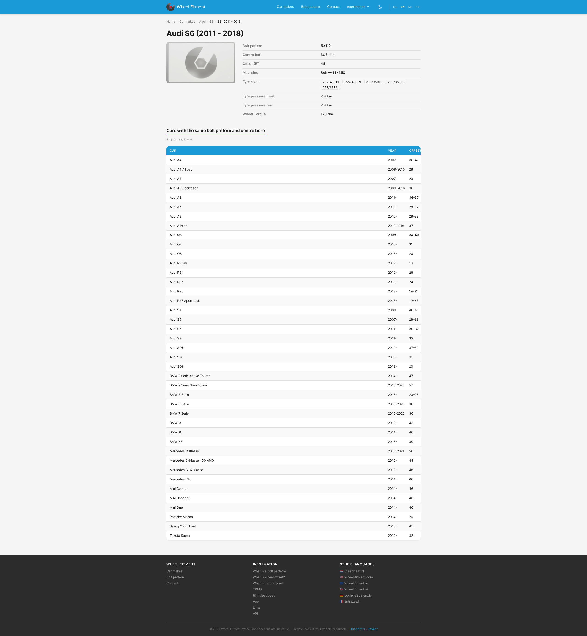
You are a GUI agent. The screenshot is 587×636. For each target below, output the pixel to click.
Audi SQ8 (177, 366)
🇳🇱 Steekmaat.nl (352, 571)
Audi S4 (175, 310)
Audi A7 (175, 207)
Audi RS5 (176, 282)
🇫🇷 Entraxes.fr (350, 601)
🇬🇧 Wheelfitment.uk (354, 589)
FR (417, 6)
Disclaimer (358, 629)
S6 (211, 21)
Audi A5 (175, 179)
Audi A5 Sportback (184, 188)
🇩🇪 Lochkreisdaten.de (356, 595)
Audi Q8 (176, 254)
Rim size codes (264, 595)
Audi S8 (175, 338)
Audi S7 (175, 329)
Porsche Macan (181, 517)
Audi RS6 (176, 291)
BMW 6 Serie (179, 404)
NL (395, 6)
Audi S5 (175, 319)
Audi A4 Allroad (181, 169)
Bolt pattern (310, 7)
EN (402, 6)
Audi (202, 21)
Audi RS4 (176, 272)
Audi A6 (175, 197)
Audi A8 (175, 216)
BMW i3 (175, 423)
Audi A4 (175, 160)
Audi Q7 (176, 244)
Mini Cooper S (180, 498)
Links (256, 607)
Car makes (285, 7)
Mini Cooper (179, 488)
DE (410, 6)
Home (170, 21)
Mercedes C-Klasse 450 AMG (192, 460)
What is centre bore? (268, 583)
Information (356, 7)
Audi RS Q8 (178, 263)
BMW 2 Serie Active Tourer (190, 376)
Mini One (176, 507)
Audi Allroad (179, 226)
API (255, 613)
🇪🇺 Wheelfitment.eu (354, 583)
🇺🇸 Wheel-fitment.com (356, 577)
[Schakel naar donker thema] (379, 6)
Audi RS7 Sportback (185, 301)
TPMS (257, 589)
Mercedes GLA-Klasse (186, 470)
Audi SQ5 (177, 348)
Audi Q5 (176, 235)
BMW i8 (175, 432)
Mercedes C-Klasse (184, 451)
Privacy (373, 629)
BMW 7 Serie (179, 413)
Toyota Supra (180, 535)
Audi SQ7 (177, 357)
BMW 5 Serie (179, 394)
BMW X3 (176, 441)
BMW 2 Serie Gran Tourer (188, 385)
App (256, 601)
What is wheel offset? (269, 577)
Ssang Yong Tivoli (183, 526)
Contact (333, 7)
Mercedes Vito (180, 479)
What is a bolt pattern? (269, 571)
